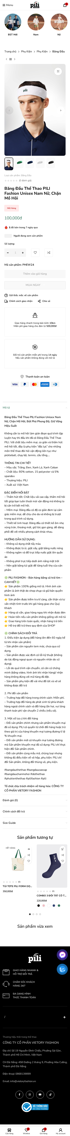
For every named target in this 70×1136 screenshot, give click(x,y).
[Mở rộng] (58, 71)
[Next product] (15, 59)
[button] (13, 25)
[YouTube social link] (40, 1095)
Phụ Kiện (26, 51)
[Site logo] (35, 5)
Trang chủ (10, 51)
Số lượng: (9, 243)
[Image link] (34, 958)
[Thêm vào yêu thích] (29, 861)
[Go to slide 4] (40, 914)
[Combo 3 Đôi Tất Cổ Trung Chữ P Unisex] (52, 866)
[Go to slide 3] (37, 914)
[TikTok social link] (50, 1095)
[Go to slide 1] (30, 914)
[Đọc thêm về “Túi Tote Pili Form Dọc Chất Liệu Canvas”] (29, 849)
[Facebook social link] (19, 1095)
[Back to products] (10, 59)
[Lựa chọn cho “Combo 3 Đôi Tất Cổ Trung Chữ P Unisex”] (63, 849)
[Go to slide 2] (33, 914)
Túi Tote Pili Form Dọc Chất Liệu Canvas (29, 886)
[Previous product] (6, 59)
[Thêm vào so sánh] (29, 855)
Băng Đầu (58, 51)
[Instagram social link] (30, 1095)
